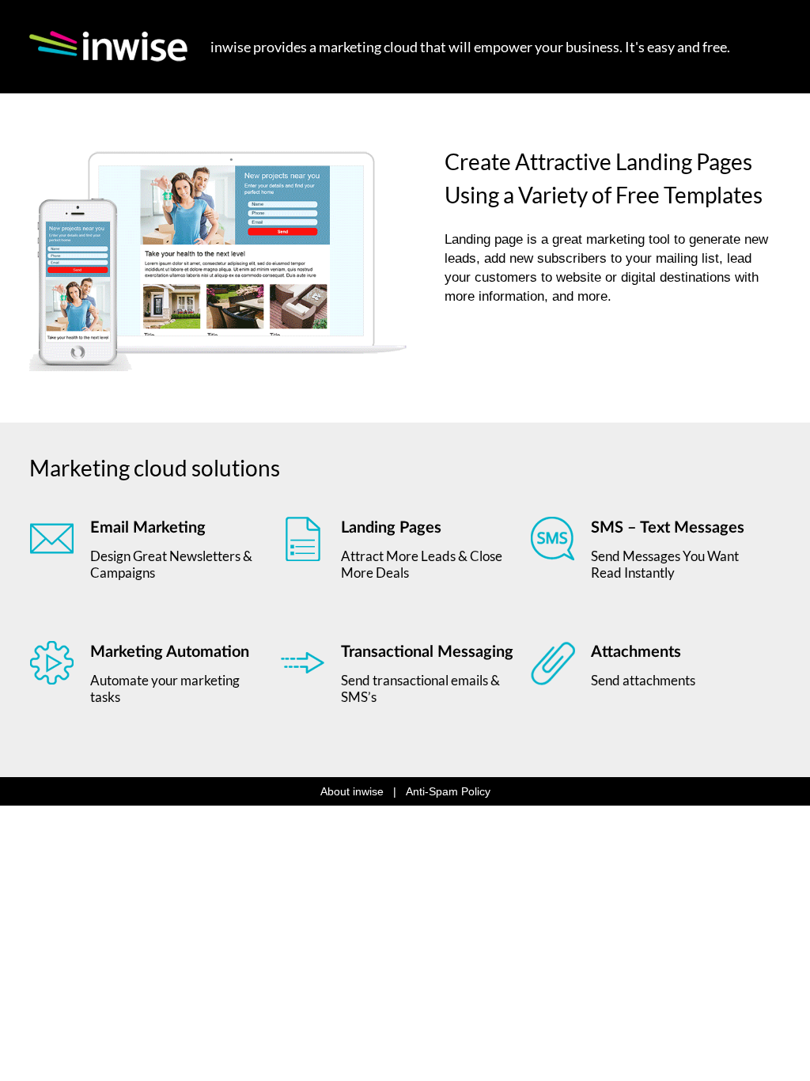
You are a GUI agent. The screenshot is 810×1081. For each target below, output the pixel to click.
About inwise (352, 791)
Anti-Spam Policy (448, 791)
